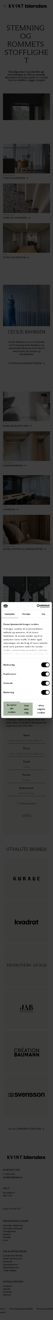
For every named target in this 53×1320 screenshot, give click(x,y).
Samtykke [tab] (10, 614)
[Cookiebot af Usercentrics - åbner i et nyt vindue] (37, 606)
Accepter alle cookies (11, 709)
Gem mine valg (26, 709)
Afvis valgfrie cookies (41, 709)
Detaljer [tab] (26, 614)
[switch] (45, 674)
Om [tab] (43, 614)
